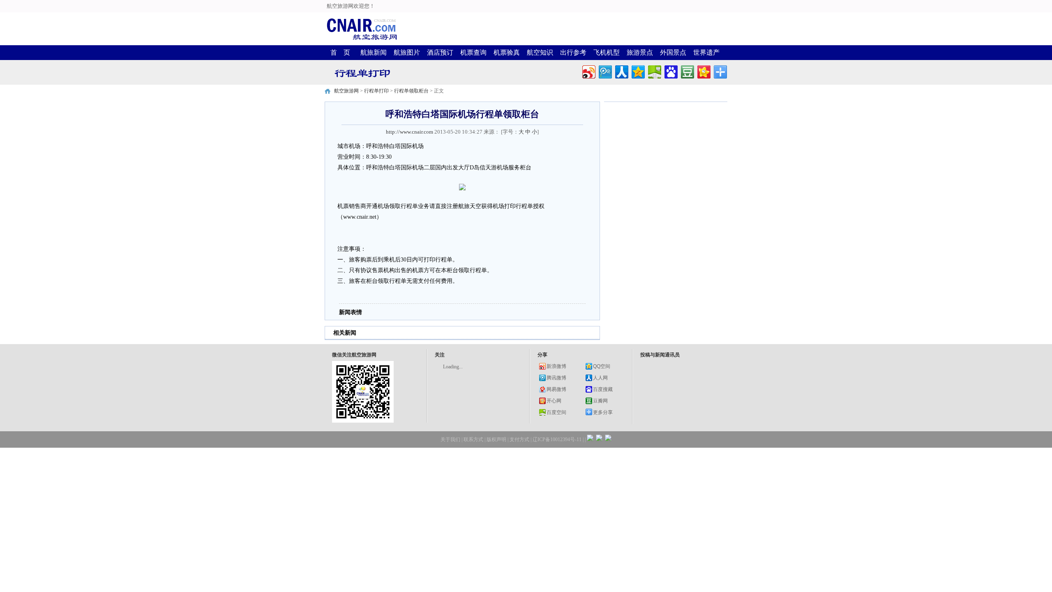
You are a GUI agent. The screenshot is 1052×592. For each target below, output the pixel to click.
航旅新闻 (373, 52)
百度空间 (556, 412)
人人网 (600, 378)
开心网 (554, 401)
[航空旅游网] (362, 39)
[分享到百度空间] (654, 71)
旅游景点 (640, 52)
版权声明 (496, 439)
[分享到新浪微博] (588, 71)
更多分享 (603, 412)
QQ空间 (601, 366)
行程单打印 (376, 91)
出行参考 (573, 52)
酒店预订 (440, 52)
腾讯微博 (556, 378)
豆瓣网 (600, 401)
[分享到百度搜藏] (670, 71)
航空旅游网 (346, 91)
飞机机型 (606, 52)
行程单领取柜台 (411, 91)
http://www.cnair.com (409, 132)
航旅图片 (407, 52)
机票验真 (507, 52)
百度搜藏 (603, 389)
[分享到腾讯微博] (604, 71)
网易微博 (556, 389)
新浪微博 (556, 366)
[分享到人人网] (621, 71)
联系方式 (473, 439)
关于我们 (450, 439)
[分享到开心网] (703, 71)
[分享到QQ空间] (637, 71)
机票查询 (473, 52)
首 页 (340, 52)
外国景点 (673, 52)
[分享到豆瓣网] (686, 71)
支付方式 (519, 439)
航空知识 (540, 52)
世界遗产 (706, 52)
